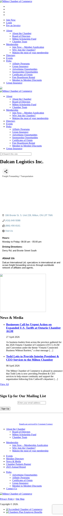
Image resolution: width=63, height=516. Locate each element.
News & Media (13, 461)
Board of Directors (21, 36)
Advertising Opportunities (24, 69)
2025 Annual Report (16, 467)
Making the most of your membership (30, 52)
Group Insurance (20, 66)
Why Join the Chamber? (24, 50)
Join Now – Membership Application (30, 445)
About (9, 30)
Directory (10, 55)
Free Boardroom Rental (23, 77)
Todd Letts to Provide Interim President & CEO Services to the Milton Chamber (32, 358)
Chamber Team (19, 41)
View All (4, 384)
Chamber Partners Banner (18, 464)
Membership (12, 44)
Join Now (11, 20)
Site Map (20, 499)
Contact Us (11, 488)
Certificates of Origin (22, 74)
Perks (8, 61)
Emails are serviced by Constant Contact (36, 424)
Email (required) (9, 402)
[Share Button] (5, 171)
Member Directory (15, 458)
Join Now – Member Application (28, 47)
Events (9, 58)
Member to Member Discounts (27, 80)
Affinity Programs (21, 63)
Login (9, 22)
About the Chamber (21, 33)
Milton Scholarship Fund (24, 39)
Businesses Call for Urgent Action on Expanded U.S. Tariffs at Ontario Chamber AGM (33, 328)
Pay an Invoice (13, 25)
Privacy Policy (7, 499)
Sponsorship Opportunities (25, 72)
